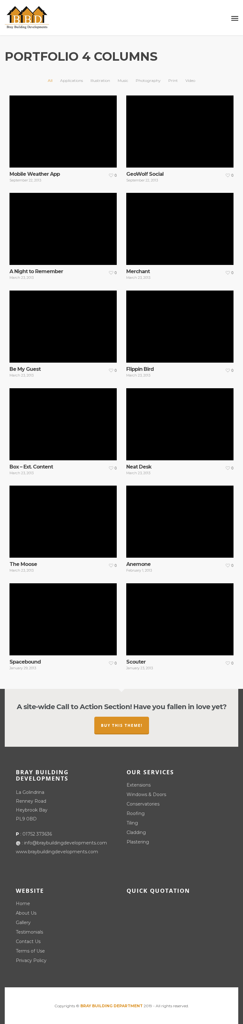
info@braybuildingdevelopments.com (65, 843)
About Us (26, 913)
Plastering (138, 842)
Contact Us (28, 941)
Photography (148, 80)
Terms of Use (30, 951)
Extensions (139, 785)
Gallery (23, 922)
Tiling (132, 823)
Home (23, 903)
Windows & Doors (146, 794)
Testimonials (29, 932)
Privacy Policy (31, 960)
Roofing (136, 813)
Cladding (136, 832)
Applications (71, 80)
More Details (64, 127)
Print (173, 80)
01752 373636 (37, 834)
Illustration (100, 80)
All (50, 80)
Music (123, 80)
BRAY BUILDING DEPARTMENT (111, 1005)
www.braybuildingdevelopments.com (57, 852)
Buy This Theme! (121, 725)
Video (190, 80)
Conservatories (143, 804)
